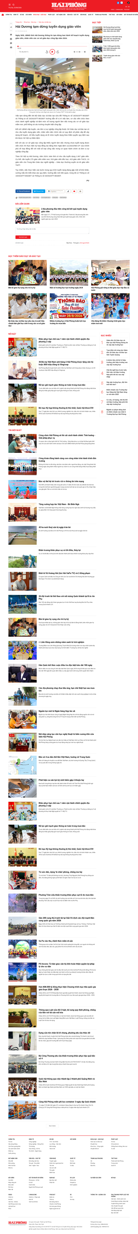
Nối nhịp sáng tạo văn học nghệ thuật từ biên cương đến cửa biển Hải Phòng (66, 735)
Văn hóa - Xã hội (13, 1202)
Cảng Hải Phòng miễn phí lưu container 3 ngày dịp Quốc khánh (67, 1102)
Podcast (127, 9)
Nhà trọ (10, 1168)
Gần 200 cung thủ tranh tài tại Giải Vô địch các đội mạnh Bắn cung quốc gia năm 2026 (66, 919)
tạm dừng (36, 197)
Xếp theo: (69, 243)
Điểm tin (52, 1197)
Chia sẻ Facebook (24, 191)
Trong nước (114, 1163)
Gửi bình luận (23, 237)
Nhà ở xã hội (11, 1165)
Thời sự (52, 1199)
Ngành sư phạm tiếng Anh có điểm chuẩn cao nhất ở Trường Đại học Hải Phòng (116, 412)
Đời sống (119, 14)
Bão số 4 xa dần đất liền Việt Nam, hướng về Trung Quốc (64, 757)
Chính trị (9, 14)
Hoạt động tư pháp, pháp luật (119, 1201)
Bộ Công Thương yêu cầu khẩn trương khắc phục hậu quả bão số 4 (67, 1057)
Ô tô (71, 1197)
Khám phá (73, 1180)
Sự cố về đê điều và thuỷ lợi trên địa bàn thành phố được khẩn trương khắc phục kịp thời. (66, 553)
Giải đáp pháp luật (116, 1210)
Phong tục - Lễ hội (34, 1180)
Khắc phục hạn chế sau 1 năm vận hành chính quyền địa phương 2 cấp (64, 340)
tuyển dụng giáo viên (25, 197)
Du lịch (72, 1177)
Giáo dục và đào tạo (45, 22)
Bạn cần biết (114, 1213)
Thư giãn (52, 1170)
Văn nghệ (83, 14)
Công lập (55, 197)
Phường (93, 1163)
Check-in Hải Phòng (55, 1204)
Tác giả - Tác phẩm (34, 1163)
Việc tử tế (52, 1148)
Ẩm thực (10, 1187)
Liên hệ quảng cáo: (96, 1226)
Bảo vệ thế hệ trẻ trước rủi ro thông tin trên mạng (61, 481)
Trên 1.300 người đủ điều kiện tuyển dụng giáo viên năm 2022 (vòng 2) (111, 48)
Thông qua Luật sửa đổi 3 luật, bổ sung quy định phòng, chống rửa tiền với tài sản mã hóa (67, 1011)
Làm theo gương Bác (14, 1146)
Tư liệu (72, 1165)
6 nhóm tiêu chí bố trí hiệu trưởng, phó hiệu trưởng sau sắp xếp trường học (116, 362)
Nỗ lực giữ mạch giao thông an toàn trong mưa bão (62, 385)
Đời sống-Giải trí (54, 1202)
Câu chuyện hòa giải (117, 1206)
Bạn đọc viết (53, 1180)
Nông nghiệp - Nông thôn (36, 1144)
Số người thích (84, 243)
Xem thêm (52, 1126)
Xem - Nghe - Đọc (34, 1165)
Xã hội (22, 14)
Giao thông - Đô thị (34, 1148)
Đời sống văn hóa (34, 1161)
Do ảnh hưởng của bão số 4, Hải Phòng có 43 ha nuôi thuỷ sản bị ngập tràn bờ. (63, 530)
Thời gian (76, 243)
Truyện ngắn (53, 1161)
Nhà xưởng (11, 1163)
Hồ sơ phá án (115, 1144)
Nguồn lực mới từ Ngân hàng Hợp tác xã (57, 711)
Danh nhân (32, 1185)
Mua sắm (11, 1185)
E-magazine (119, 9)
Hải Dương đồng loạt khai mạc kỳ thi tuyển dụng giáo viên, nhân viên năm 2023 (112, 29)
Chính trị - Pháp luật (34, 1197)
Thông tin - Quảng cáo (98, 1194)
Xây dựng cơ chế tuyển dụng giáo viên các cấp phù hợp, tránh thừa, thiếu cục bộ (112, 38)
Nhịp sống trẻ (12, 1182)
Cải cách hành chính (14, 1148)
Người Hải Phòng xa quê (36, 1187)
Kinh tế (15, 14)
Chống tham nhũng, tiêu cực (119, 1146)
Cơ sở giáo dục (46, 197)
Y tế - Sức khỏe (54, 1141)
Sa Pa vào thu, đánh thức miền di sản (56, 941)
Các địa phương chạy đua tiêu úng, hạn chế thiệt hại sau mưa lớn (66, 689)
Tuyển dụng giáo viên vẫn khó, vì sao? (111, 56)
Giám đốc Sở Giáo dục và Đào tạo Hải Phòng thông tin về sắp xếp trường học (117, 342)
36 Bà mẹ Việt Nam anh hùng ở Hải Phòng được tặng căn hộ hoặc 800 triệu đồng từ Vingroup (66, 363)
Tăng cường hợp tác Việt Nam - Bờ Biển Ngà (59, 504)
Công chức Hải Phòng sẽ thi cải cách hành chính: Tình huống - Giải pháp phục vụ (67, 436)
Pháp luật (51, 14)
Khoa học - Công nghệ (97, 1146)
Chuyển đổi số (95, 1148)
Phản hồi (52, 1182)
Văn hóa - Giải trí (72, 14)
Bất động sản (60, 14)
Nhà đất (10, 1161)
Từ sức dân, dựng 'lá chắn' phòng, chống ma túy (60, 872)
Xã (91, 1161)
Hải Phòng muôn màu (14, 1204)
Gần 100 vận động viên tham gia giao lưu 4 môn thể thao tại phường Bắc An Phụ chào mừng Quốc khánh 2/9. (66, 603)
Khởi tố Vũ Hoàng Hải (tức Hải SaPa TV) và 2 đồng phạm (64, 573)
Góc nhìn (29, 14)
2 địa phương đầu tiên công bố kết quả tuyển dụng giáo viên (64, 210)
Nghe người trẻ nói (55, 1208)
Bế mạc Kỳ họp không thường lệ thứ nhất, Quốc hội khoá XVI (66, 408)
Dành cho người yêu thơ (56, 1163)
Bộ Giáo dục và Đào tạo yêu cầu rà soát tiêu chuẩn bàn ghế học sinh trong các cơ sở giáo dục (26, 323)
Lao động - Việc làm (55, 1144)
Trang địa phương (101, 14)
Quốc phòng (12, 1153)
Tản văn (52, 1165)
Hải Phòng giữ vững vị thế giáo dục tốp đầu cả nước (110, 289)
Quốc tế (90, 14)
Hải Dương (63, 197)
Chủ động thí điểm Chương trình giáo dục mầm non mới (108, 322)
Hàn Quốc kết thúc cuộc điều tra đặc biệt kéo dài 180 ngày (65, 665)
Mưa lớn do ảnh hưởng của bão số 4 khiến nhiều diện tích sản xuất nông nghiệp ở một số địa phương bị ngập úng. (67, 695)
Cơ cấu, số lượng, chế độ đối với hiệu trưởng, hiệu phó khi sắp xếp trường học (117, 402)
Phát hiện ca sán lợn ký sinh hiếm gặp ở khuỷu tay (61, 780)
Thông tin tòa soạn (96, 1222)
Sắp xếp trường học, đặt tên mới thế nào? (116, 383)
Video (112, 9)
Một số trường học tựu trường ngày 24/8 (66, 288)
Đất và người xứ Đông (36, 1177)
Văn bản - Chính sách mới (118, 1199)
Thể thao (112, 14)
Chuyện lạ (73, 1182)
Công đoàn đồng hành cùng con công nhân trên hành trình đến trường (67, 459)
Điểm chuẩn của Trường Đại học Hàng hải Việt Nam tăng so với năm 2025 (116, 392)
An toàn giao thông (55, 1206)
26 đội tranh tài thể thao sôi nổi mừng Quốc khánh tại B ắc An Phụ (67, 597)
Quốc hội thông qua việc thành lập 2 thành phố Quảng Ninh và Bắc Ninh (67, 1080)
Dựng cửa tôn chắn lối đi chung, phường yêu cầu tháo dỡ (64, 1033)
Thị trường (32, 1146)
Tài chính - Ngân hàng (35, 1151)
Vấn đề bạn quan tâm (117, 1208)
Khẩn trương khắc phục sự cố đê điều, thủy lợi (60, 550)
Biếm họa (52, 1172)
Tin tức (10, 1141)
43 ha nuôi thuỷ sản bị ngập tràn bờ (55, 527)
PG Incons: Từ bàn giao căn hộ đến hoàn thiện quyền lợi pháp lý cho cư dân (66, 965)
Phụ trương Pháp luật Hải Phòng (120, 1195)
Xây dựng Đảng (12, 1144)
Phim (9, 1208)
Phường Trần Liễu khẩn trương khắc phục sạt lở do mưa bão (66, 895)
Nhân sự (10, 1151)
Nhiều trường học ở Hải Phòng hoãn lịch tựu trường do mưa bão (68, 322)
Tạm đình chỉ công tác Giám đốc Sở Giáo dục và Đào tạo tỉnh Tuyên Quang (116, 352)
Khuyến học (94, 1144)
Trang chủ (18, 22)
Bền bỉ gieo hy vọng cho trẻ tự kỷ (21, 288)
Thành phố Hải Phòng (117, 1161)
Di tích (31, 1182)
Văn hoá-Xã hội (33, 1202)
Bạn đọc (52, 1177)
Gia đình (10, 1180)
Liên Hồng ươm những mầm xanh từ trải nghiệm (62, 642)
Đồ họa (113, 1177)
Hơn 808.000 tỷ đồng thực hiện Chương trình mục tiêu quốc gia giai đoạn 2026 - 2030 (67, 988)
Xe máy (72, 1199)
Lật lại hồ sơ (11, 1206)
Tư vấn (113, 1148)
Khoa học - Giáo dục (39, 14)
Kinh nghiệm (73, 1185)
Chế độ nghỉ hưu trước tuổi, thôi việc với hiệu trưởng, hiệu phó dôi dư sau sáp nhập (116, 373)
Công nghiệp (32, 1141)
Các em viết (53, 1168)
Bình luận (72, 1163)
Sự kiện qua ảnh (96, 1177)
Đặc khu (93, 1165)
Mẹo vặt (10, 1189)
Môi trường (53, 1146)
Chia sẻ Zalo (40, 191)
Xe (71, 1194)
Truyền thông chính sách (118, 1203)
